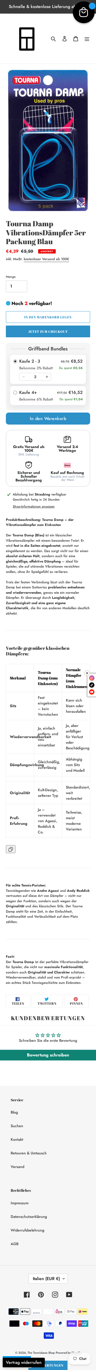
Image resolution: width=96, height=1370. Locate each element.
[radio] (48, 369)
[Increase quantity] (47, 377)
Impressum (20, 1203)
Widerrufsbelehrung (27, 1230)
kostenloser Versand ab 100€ (46, 259)
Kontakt (17, 1139)
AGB (14, 1243)
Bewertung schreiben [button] (48, 1055)
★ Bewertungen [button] (48, 1365)
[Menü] (87, 38)
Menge (10, 276)
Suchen (17, 1126)
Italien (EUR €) (46, 1279)
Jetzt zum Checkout (47, 331)
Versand (17, 1166)
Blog (14, 1112)
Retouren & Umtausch (29, 1153)
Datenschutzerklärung (29, 1216)
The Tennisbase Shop (41, 1353)
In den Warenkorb (48, 418)
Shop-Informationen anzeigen (34, 506)
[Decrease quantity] (23, 377)
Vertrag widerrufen (24, 1362)
